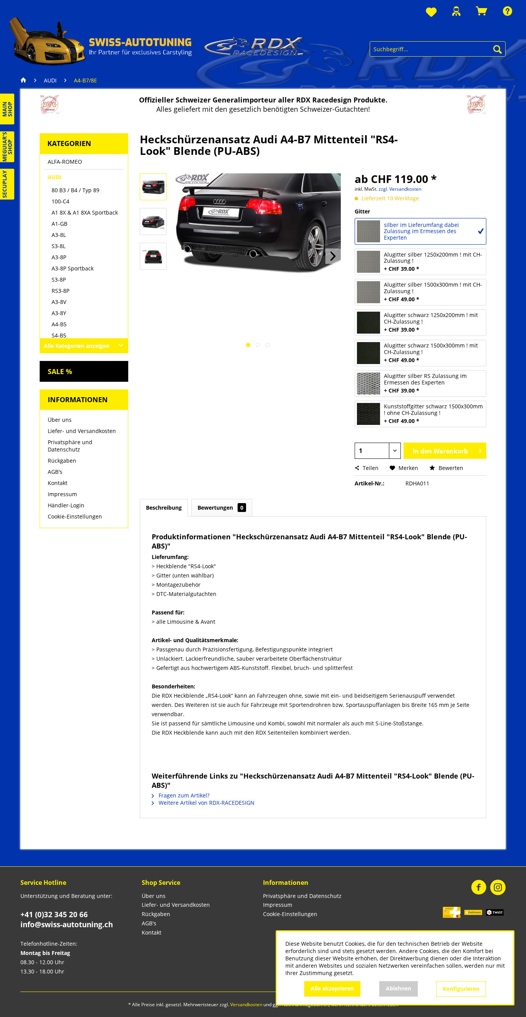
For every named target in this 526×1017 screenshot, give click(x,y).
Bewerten (450, 468)
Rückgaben (62, 460)
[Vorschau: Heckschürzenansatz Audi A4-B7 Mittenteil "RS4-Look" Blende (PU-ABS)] (153, 186)
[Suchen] (497, 49)
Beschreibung (164, 507)
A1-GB (59, 223)
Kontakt (57, 483)
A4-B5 (59, 324)
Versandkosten (246, 1004)
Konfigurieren (461, 988)
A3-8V (59, 301)
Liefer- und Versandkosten (82, 431)
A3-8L (59, 234)
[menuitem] (431, 12)
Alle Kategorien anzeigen (76, 345)
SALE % (60, 371)
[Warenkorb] (481, 11)
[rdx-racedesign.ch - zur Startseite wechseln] (157, 40)
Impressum (62, 494)
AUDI (55, 177)
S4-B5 (59, 335)
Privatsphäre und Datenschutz (70, 445)
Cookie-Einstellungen (75, 516)
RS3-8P (60, 290)
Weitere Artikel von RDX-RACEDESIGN (206, 802)
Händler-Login (66, 505)
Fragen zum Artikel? (183, 795)
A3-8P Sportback (73, 268)
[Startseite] (25, 80)
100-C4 (60, 201)
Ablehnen (398, 988)
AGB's (55, 471)
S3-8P (59, 279)
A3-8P (59, 257)
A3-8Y (59, 313)
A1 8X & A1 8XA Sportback (85, 212)
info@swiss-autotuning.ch (66, 925)
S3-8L (58, 246)
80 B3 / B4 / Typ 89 (75, 190)
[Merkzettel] (431, 12)
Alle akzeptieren (332, 988)
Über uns (60, 419)
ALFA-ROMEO (65, 161)
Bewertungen (220, 507)
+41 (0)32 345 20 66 (54, 915)
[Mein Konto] (456, 11)
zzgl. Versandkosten (400, 189)
